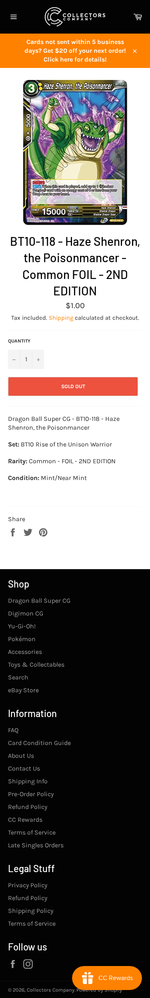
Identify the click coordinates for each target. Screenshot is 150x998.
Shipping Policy (30, 910)
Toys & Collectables (36, 664)
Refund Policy (27, 807)
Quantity (19, 341)
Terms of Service (32, 832)
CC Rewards (25, 819)
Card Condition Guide (39, 743)
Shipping (61, 317)
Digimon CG (25, 613)
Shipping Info (28, 781)
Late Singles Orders (36, 845)
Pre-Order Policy (31, 794)
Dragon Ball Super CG (39, 600)
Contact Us (24, 768)
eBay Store (23, 690)
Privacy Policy (27, 885)
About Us (21, 755)
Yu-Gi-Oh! (22, 626)
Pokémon (22, 639)
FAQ (13, 730)
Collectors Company (50, 990)
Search (18, 677)
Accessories (25, 651)
